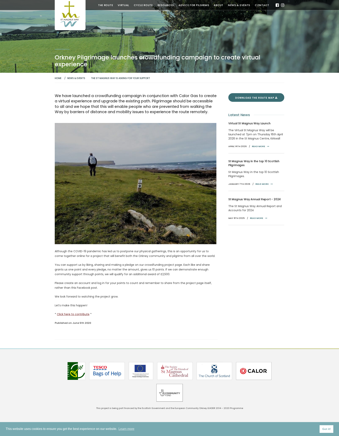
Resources (166, 5)
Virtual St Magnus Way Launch (249, 123)
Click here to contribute (73, 314)
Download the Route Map (255, 97)
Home (58, 78)
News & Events (239, 5)
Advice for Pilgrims (194, 5)
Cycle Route (143, 5)
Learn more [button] (126, 429)
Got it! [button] (326, 429)
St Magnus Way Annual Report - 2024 (254, 199)
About (218, 5)
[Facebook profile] (277, 5)
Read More (258, 146)
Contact (262, 5)
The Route (105, 5)
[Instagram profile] (282, 5)
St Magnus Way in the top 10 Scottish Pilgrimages (253, 163)
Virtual (123, 5)
